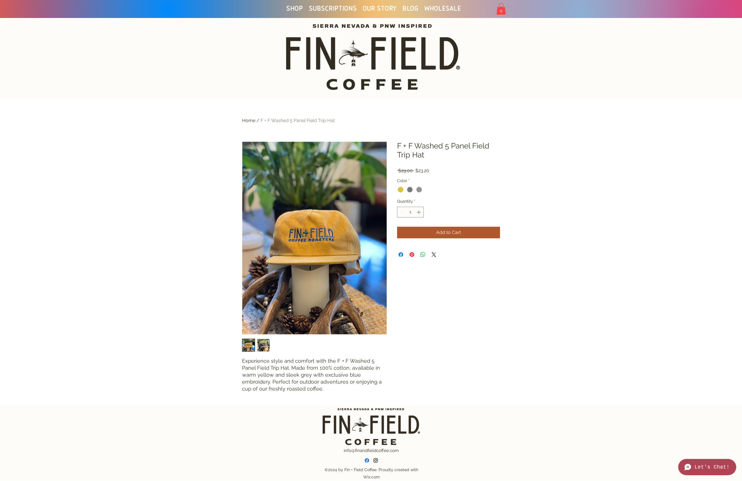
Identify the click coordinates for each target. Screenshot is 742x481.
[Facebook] (367, 460)
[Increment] (419, 212)
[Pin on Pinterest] (411, 254)
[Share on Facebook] (400, 254)
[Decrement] (401, 212)
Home (248, 120)
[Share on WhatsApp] (422, 254)
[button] (501, 9)
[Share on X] (433, 254)
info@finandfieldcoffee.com (371, 450)
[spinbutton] (410, 212)
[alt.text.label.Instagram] (376, 460)
